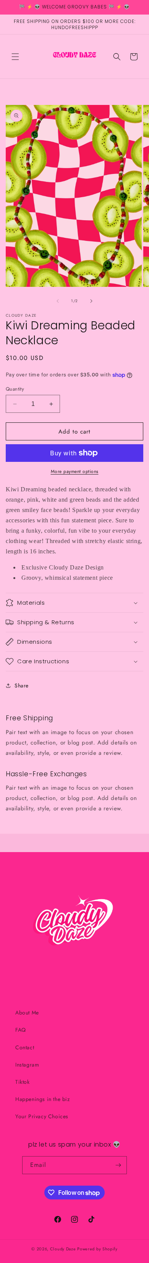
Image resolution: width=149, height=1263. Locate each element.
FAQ (20, 1030)
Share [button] (22, 685)
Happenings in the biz (42, 1099)
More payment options (75, 471)
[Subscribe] (118, 1165)
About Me (27, 1012)
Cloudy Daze (63, 1249)
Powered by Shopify (97, 1249)
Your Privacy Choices (41, 1116)
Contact (24, 1047)
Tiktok (22, 1082)
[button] (15, 56)
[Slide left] (57, 301)
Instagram (27, 1064)
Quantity (15, 389)
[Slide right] (91, 301)
